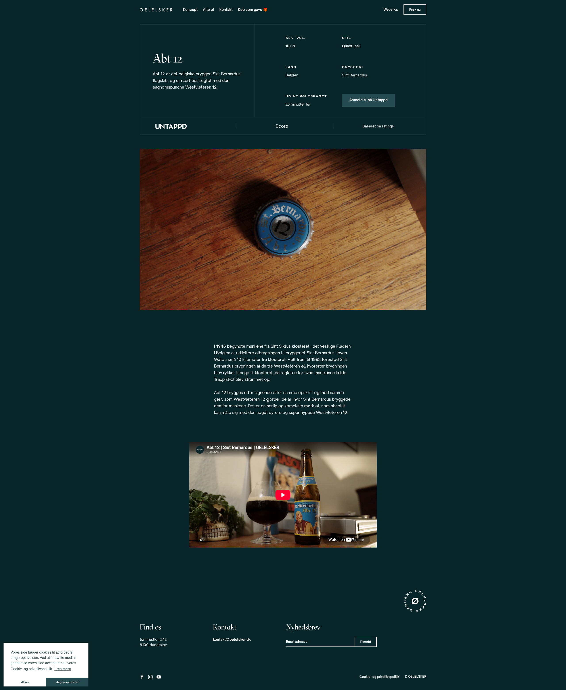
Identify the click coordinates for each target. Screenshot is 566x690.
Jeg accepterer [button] (67, 682)
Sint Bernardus (354, 75)
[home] (156, 9)
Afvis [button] (25, 682)
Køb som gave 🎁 (253, 9)
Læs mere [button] (62, 669)
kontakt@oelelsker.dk (232, 639)
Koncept (190, 9)
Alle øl (208, 9)
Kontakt (226, 9)
